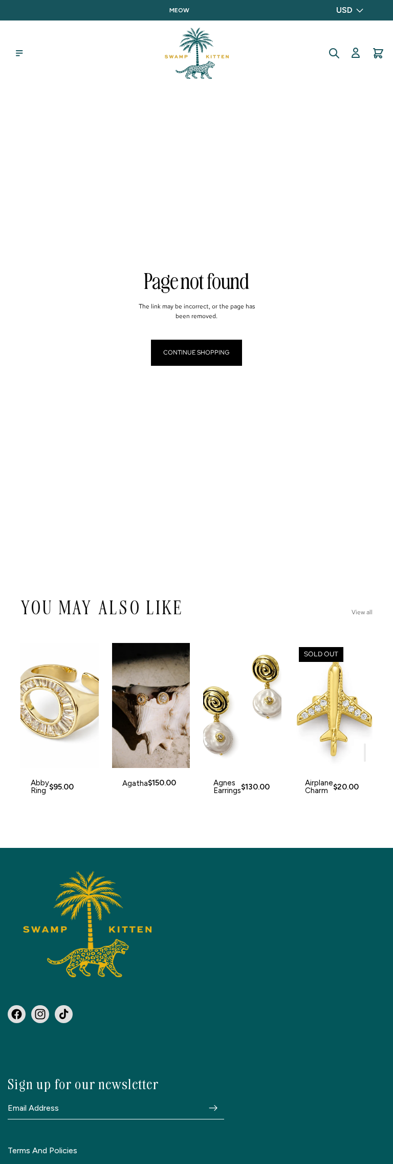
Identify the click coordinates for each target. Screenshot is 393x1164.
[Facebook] (17, 1014)
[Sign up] (213, 1108)
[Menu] (19, 53)
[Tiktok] (64, 1014)
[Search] (334, 53)
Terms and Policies (42, 1151)
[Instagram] (40, 1014)
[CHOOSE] (83, 752)
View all (362, 612)
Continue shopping (196, 352)
